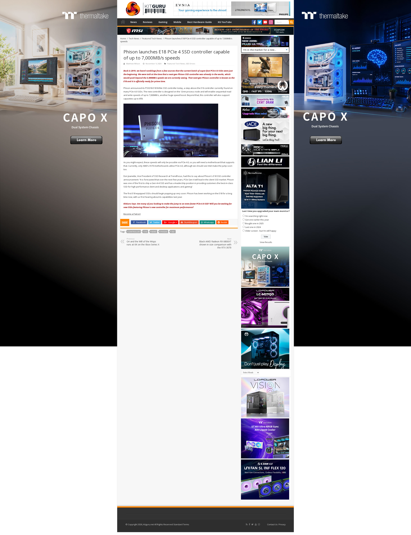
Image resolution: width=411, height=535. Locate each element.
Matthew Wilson (133, 63)
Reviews (147, 22)
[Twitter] (259, 22)
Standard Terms (181, 524)
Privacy (282, 524)
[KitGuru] (145, 7)
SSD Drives (190, 63)
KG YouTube (225, 22)
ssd (173, 231)
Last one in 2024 (253, 227)
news (153, 231)
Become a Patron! (132, 213)
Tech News (134, 38)
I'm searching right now (256, 216)
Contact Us (272, 524)
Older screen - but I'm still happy (260, 230)
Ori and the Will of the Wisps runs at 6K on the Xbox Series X (143, 242)
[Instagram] (271, 22)
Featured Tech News (152, 38)
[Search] (291, 22)
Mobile (177, 22)
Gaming (162, 22)
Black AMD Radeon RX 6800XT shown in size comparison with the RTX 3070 (215, 243)
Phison (163, 231)
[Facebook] (254, 22)
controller (134, 231)
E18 (145, 231)
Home (123, 21)
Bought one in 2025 (254, 223)
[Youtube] (265, 22)
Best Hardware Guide (199, 22)
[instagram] (259, 524)
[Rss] (246, 524)
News (133, 22)
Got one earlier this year (257, 219)
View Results (266, 242)
